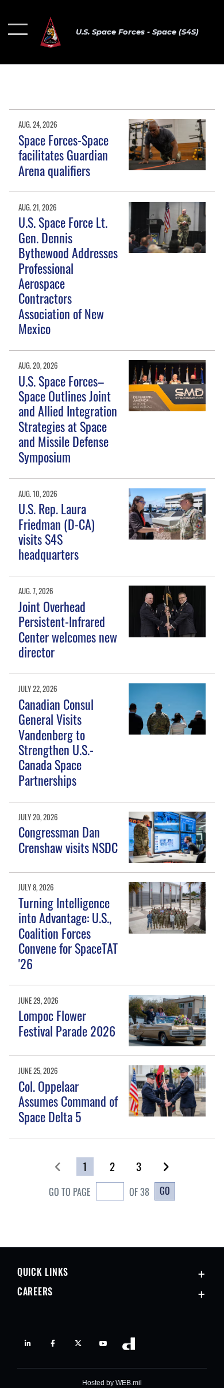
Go (165, 1191)
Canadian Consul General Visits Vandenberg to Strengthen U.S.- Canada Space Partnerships (56, 742)
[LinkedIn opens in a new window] (27, 1343)
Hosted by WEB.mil (112, 1383)
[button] (18, 32)
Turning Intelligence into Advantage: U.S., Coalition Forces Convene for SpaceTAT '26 (68, 933)
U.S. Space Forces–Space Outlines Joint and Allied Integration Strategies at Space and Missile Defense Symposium (67, 419)
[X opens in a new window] (78, 1343)
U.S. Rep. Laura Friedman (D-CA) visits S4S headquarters (56, 531)
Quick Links (42, 1272)
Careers (35, 1291)
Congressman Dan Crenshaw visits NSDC (68, 839)
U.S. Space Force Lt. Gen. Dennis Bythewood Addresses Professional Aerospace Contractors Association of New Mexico (68, 275)
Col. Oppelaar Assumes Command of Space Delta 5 (68, 1101)
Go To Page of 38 (99, 1192)
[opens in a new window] (103, 1343)
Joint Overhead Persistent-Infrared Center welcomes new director (67, 629)
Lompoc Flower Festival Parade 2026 (66, 1022)
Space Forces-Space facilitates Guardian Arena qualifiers (63, 155)
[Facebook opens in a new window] (53, 1343)
